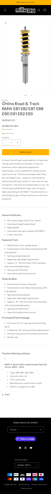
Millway (13, 484)
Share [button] (7, 394)
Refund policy (26, 488)
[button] (5, 10)
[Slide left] (20, 95)
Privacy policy (24, 484)
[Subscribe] (40, 430)
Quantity (5, 137)
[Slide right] (31, 95)
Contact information (39, 484)
